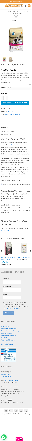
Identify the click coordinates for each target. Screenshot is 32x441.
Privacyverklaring (6, 333)
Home (4, 12)
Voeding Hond (25, 12)
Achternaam (7, 287)
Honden (16, 12)
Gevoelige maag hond (15, 114)
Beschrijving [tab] (4, 127)
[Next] (27, 39)
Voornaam (6, 279)
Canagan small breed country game (8, 258)
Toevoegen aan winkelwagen (15, 103)
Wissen (29, 84)
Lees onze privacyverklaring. (12, 308)
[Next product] (14, 16)
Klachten (4, 338)
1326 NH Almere (6, 376)
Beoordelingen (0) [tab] (6, 134)
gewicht (3, 87)
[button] (2, 6)
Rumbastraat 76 (6, 374)
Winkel (10, 12)
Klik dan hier (5, 231)
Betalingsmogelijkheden (9, 329)
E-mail (5, 294)
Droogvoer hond (17, 14)
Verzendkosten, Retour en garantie (12, 331)
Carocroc (6, 114)
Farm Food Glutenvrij (23, 257)
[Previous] (4, 39)
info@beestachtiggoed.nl (12, 380)
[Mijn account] (25, 6)
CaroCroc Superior (16, 145)
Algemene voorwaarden (8, 335)
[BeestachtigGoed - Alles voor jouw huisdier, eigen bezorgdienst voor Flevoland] (14, 6)
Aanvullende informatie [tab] (7, 131)
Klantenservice (6, 326)
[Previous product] (17, 16)
